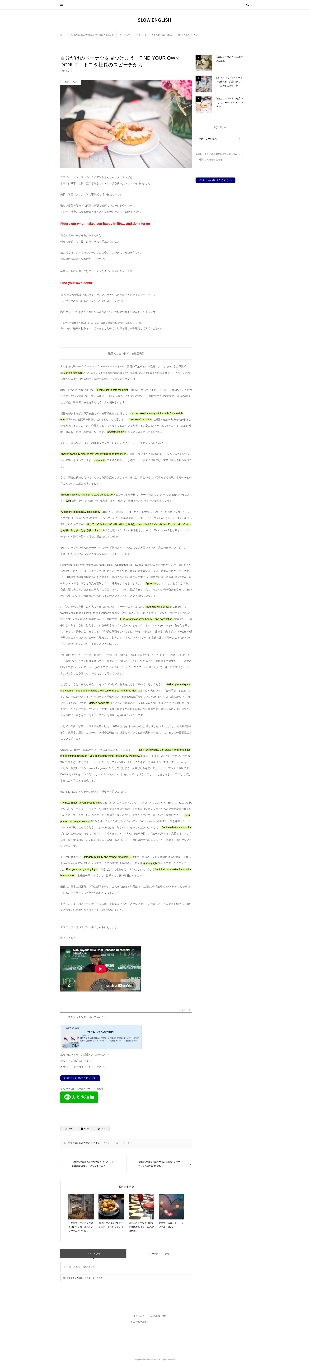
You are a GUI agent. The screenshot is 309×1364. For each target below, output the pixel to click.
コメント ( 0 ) (93, 1253)
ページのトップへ (185, 1010)
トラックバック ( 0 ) (159, 1253)
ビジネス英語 (72, 1143)
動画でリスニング (87, 1143)
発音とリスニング (103, 1143)
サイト (100, 927)
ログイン (88, 1278)
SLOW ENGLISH (154, 20)
